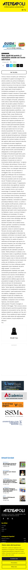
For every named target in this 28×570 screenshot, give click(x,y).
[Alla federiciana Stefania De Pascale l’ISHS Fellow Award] (22, 465)
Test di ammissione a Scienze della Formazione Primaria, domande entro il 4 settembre (10, 481)
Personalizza (14, 562)
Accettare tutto (14, 558)
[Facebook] (7, 65)
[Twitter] (11, 65)
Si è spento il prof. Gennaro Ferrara (9, 472)
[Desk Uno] (14, 331)
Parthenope (6, 470)
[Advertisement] (14, 27)
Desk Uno (14, 338)
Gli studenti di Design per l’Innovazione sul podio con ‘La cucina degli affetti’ (10, 490)
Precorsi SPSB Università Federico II (9, 497)
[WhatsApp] (14, 65)
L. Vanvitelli (6, 478)
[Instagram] (8, 519)
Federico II (6, 462)
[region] (14, 556)
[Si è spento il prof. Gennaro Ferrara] (22, 473)
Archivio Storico (5, 53)
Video (4, 496)
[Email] (18, 65)
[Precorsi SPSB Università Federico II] (22, 498)
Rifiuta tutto (14, 566)
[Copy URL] (21, 65)
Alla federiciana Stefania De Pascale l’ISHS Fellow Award (9, 464)
